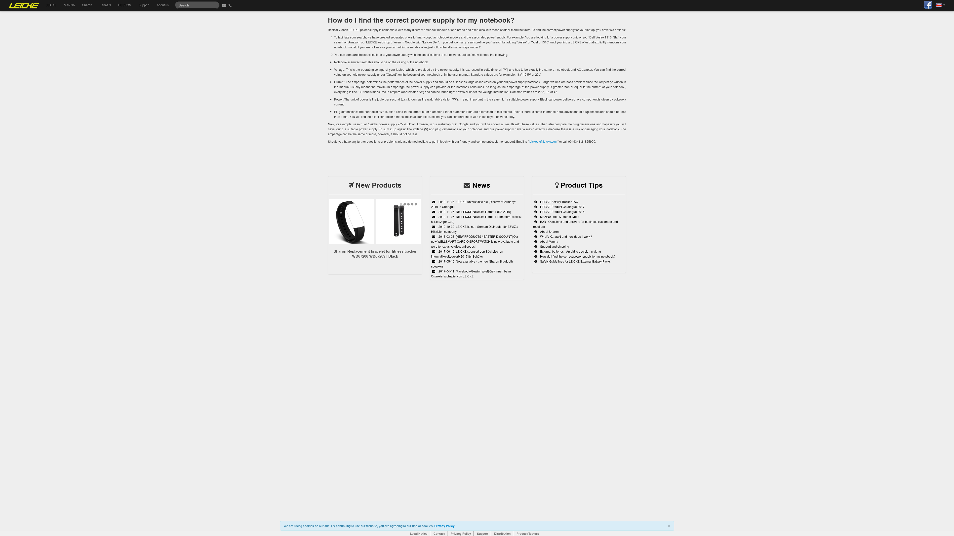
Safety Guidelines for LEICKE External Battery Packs (575, 261)
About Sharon (549, 231)
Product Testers (528, 533)
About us (163, 5)
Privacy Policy (444, 526)
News (481, 185)
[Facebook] (928, 4)
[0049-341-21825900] (230, 5)
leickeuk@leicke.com (543, 141)
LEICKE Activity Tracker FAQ (558, 202)
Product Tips (582, 185)
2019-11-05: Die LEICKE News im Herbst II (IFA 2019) (474, 211)
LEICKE (51, 5)
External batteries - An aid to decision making (570, 251)
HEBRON (124, 5)
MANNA (69, 5)
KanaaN (105, 5)
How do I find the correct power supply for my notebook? (577, 256)
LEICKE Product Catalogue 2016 (562, 211)
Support (144, 5)
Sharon (87, 5)
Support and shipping (554, 246)
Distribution (502, 533)
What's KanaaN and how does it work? (565, 236)
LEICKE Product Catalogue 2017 (562, 206)
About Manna (548, 241)
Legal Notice (419, 533)
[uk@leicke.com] (223, 5)
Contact (439, 533)
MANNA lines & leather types (559, 216)
